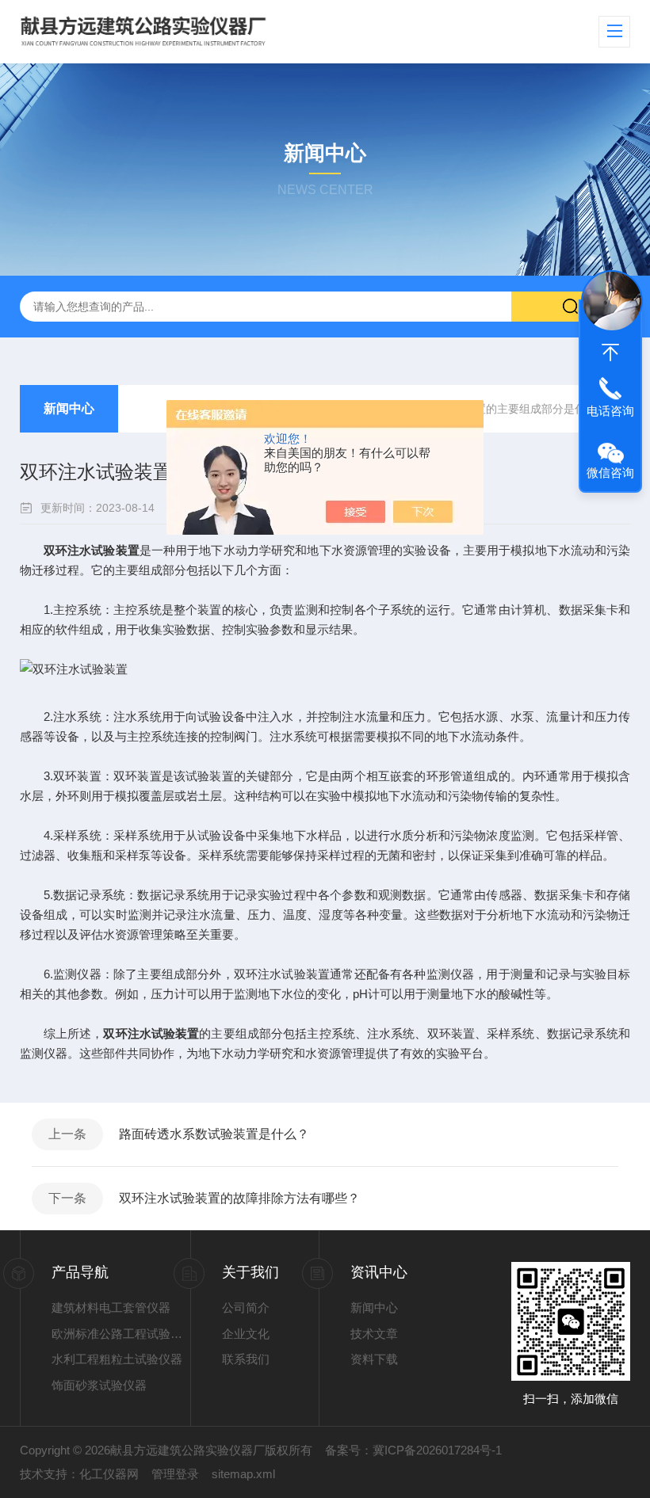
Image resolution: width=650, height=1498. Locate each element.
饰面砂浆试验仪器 (99, 1385)
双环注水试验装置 (92, 550)
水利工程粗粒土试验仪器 (117, 1359)
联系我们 (246, 1359)
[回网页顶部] (610, 352)
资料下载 (374, 1359)
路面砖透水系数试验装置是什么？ (214, 1134)
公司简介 (246, 1307)
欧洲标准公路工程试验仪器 (121, 1333)
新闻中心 (69, 408)
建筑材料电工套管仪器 (111, 1307)
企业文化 (246, 1333)
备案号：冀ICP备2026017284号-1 (413, 1450)
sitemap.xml (243, 1474)
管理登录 (175, 1474)
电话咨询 (610, 410)
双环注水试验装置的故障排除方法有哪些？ (239, 1198)
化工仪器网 (109, 1474)
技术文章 (374, 1333)
